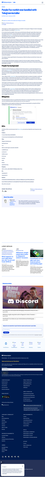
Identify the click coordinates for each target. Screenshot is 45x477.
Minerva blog (20, 129)
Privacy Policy (18, 375)
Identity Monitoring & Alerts (28, 393)
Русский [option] (2, 476)
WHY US (24, 429)
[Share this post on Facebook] (2, 191)
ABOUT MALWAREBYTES (27, 414)
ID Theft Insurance (26, 399)
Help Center (25, 447)
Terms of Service (12, 375)
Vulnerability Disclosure (27, 420)
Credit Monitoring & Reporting (29, 395)
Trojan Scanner (4, 383)
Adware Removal (26, 385)
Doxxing (3, 429)
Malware (3, 423)
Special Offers (26, 425)
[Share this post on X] (4, 191)
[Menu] (42, 2)
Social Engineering (5, 418)
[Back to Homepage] (8, 2)
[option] (4, 463)
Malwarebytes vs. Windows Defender (30, 437)
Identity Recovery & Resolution (29, 397)
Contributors (6, 347)
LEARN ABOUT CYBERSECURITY (8, 414)
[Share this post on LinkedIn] (5, 191)
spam (11, 35)
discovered (9, 70)
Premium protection (5, 389)
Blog (2, 416)
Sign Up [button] (6, 332)
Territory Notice (26, 423)
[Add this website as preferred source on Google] (22, 23)
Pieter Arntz (5, 16)
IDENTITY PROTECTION (27, 391)
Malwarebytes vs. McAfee (28, 433)
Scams (39, 347)
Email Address (4, 367)
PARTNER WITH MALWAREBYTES (8, 433)
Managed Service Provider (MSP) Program (31, 409)
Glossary (31, 347)
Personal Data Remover (27, 400)
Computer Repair (5, 435)
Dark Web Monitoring (27, 383)
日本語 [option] (2, 463)
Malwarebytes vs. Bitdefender (29, 431)
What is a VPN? (4, 427)
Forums (24, 443)
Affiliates (3, 437)
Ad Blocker (25, 387)
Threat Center (14, 347)
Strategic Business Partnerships (8, 439)
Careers (24, 416)
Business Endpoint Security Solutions (31, 408)
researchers (17, 30)
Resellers (3, 440)
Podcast (22, 347)
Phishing (3, 420)
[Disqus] (22, 224)
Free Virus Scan (5, 387)
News (3, 7)
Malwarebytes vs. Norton (28, 435)
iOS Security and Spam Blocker (7, 402)
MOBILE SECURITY (5, 393)
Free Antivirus (4, 385)
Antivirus (3, 425)
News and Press (26, 418)
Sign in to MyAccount (27, 445)
